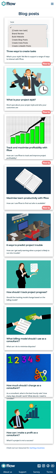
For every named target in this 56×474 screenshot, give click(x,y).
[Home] (9, 4)
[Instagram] (43, 466)
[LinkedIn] (39, 466)
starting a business (37, 448)
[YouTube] (52, 466)
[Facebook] (48, 466)
